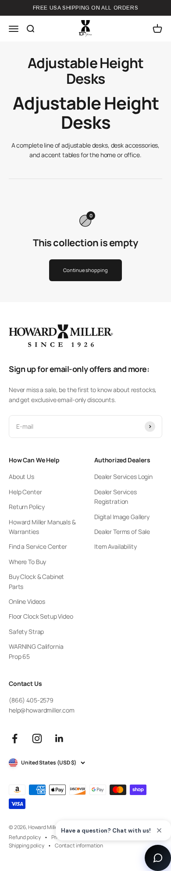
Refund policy (25, 837)
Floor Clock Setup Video (41, 616)
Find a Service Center (38, 546)
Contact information (79, 845)
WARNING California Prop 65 (36, 651)
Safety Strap (26, 631)
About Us (21, 476)
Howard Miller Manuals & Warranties (42, 527)
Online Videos (27, 601)
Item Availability (115, 546)
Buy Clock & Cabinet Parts (36, 581)
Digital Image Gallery (122, 517)
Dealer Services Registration (115, 497)
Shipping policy (26, 845)
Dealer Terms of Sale (122, 531)
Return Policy (27, 507)
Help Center (25, 492)
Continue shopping (85, 270)
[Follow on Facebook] (15, 738)
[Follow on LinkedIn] (59, 738)
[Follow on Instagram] (37, 738)
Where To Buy (27, 562)
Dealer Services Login (123, 476)
